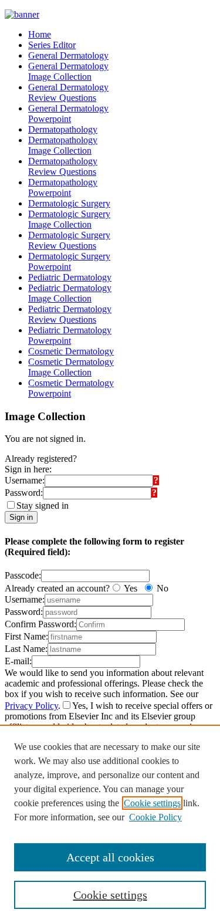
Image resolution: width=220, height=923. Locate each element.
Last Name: (26, 649)
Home (39, 34)
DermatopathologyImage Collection (62, 145)
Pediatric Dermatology (69, 277)
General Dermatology (68, 55)
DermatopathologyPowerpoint (62, 187)
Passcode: (23, 575)
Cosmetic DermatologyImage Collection (71, 367)
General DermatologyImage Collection (68, 71)
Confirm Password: (40, 624)
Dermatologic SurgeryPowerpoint (69, 261)
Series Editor (52, 45)
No (162, 588)
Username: (25, 480)
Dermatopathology (62, 129)
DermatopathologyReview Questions (62, 166)
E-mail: (18, 661)
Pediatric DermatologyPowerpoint (69, 335)
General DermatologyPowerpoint (68, 113)
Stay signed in (42, 505)
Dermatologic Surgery (69, 203)
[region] (110, 824)
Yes (130, 588)
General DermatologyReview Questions (68, 92)
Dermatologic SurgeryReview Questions (69, 240)
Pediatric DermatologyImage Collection (69, 293)
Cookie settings (152, 803)
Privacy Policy (31, 706)
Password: (24, 493)
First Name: (26, 636)
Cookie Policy (155, 817)
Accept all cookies (110, 857)
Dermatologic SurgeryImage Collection (69, 219)
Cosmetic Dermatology (71, 351)
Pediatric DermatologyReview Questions (69, 314)
